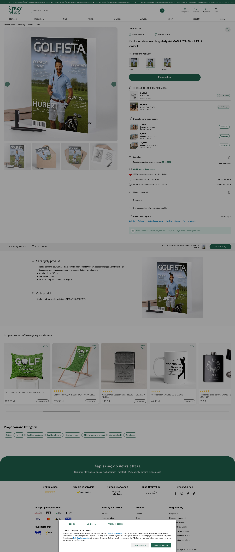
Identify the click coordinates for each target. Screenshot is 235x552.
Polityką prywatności (115, 534)
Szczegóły (91, 524)
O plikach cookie (115, 524)
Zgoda (72, 524)
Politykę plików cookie (81, 538)
